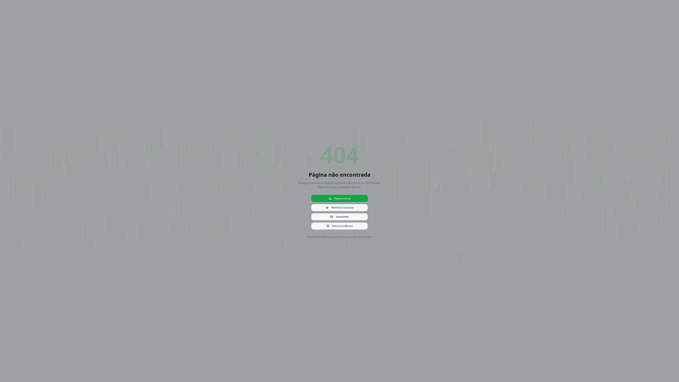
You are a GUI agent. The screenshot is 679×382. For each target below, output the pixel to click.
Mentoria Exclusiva (342, 207)
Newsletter (342, 216)
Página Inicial (342, 198)
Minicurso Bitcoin (342, 226)
